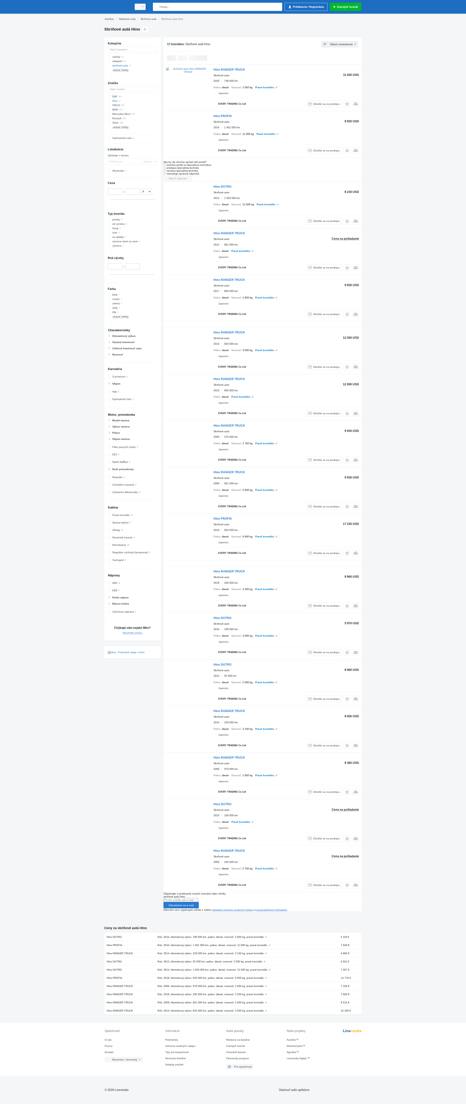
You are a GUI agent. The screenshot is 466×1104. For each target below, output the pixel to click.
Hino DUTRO (222, 186)
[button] (347, 103)
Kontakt (109, 1052)
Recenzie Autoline (175, 1058)
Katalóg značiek (174, 1064)
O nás (108, 1039)
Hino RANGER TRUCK (229, 69)
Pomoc (109, 1045)
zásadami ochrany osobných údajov (232, 909)
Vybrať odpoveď (178, 178)
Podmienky (171, 1039)
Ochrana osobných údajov (180, 1045)
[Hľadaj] (156, 7)
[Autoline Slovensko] (117, 7)
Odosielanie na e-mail (181, 905)
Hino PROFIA (223, 116)
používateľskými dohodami (271, 909)
